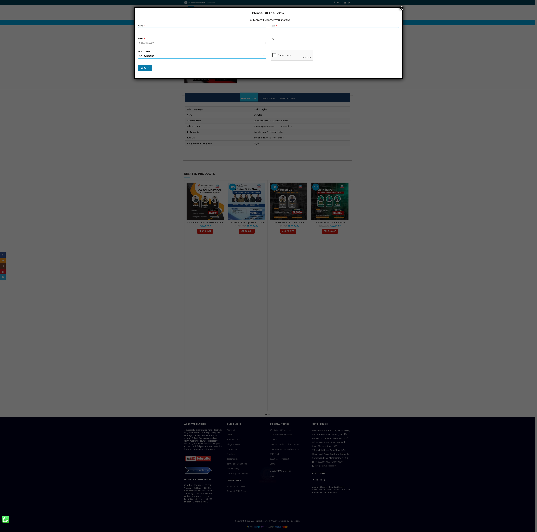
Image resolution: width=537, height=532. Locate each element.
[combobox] (202, 56)
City (273, 38)
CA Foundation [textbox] (146, 55)
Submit (145, 67)
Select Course (145, 51)
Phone (141, 38)
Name (141, 26)
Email (274, 26)
